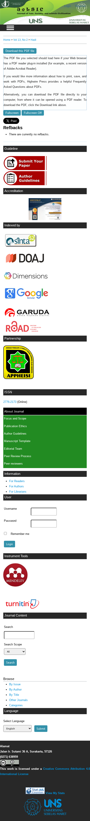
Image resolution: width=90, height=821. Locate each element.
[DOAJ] (25, 264)
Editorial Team (13, 448)
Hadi (33, 39)
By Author (15, 689)
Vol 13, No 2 (20, 39)
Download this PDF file (19, 51)
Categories (16, 705)
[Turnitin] (21, 609)
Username (10, 508)
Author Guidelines (15, 433)
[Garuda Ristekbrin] (26, 317)
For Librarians (17, 491)
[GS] (26, 299)
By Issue (15, 684)
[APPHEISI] (18, 378)
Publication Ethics (15, 426)
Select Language (13, 721)
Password (10, 520)
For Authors (16, 486)
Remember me (20, 534)
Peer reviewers (13, 463)
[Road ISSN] (23, 330)
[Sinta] (20, 247)
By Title (14, 694)
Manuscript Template (17, 441)
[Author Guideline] (26, 184)
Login (67, 6)
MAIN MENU (10, 28)
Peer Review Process (17, 456)
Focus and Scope (15, 418)
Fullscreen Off (33, 113)
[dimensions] (25, 283)
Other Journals (18, 700)
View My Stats (55, 793)
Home (6, 39)
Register (80, 6)
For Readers (17, 481)
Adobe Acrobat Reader (21, 68)
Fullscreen (12, 113)
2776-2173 (10, 401)
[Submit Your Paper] (26, 169)
